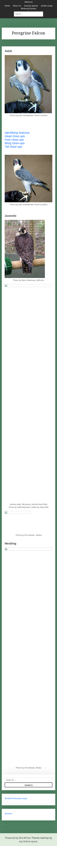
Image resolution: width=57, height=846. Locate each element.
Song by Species (31, 5)
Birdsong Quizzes (28, 8)
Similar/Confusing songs (16, 798)
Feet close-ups (14, 139)
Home (7, 5)
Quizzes (8, 813)
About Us (17, 5)
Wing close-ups (15, 143)
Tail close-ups (13, 146)
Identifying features (17, 132)
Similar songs (46, 5)
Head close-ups (15, 136)
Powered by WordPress (18, 837)
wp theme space (28, 841)
